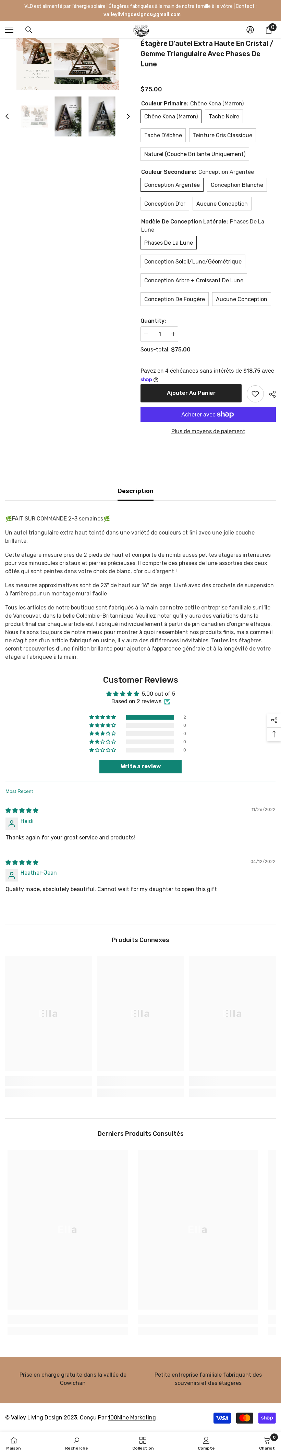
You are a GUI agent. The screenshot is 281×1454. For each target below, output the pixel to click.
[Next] (128, 116)
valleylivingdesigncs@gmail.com (141, 14)
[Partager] (270, 394)
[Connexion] (250, 29)
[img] (21, 810)
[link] (48, 1081)
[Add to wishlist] (255, 393)
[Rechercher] (29, 30)
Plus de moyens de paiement (208, 431)
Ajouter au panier (191, 393)
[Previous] (7, 116)
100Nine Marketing (132, 1417)
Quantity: (153, 321)
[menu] (9, 30)
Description (136, 491)
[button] (103, 717)
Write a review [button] (141, 766)
